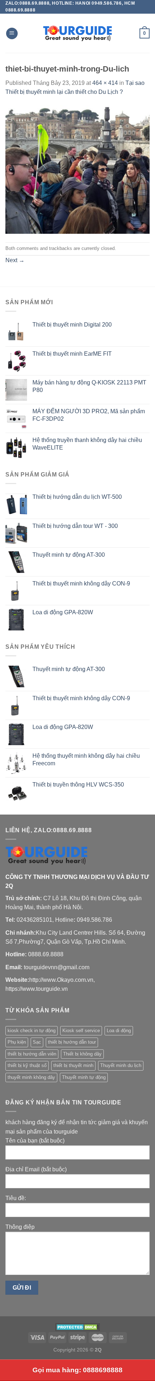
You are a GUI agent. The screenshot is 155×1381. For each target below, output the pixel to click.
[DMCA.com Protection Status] (78, 1327)
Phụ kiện (17, 1042)
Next (15, 260)
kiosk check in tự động (32, 1030)
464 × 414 (105, 83)
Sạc (37, 1042)
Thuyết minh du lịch (120, 1065)
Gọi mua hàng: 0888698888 (77, 1370)
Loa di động (119, 1030)
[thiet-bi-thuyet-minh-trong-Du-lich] (77, 169)
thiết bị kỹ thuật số (27, 1065)
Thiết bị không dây (82, 1054)
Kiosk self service (81, 1030)
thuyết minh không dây (31, 1077)
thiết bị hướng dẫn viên (32, 1054)
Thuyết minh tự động (84, 1077)
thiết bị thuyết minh (73, 1065)
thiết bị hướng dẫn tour (72, 1042)
